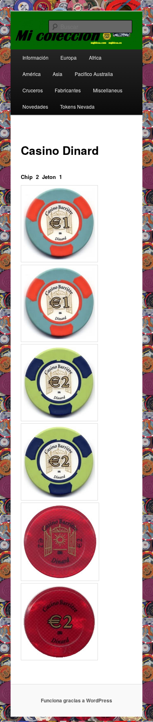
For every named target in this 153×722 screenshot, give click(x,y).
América (31, 73)
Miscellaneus (107, 90)
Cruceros (32, 90)
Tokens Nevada (77, 106)
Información (35, 57)
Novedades (35, 106)
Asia (57, 73)
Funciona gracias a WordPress (76, 700)
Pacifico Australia (94, 73)
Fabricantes (68, 90)
